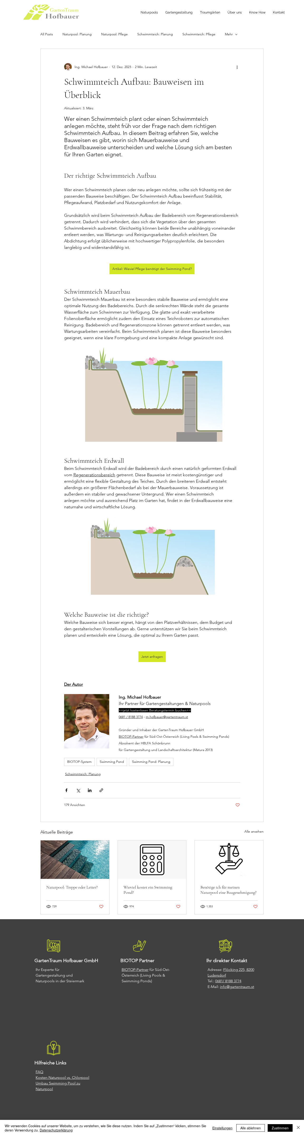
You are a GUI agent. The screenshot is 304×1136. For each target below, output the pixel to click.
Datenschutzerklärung (56, 1130)
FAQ (39, 1072)
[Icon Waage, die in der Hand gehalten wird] (229, 859)
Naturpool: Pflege (114, 34)
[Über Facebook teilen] (66, 790)
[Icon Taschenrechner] (152, 859)
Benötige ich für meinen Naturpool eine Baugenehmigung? (228, 890)
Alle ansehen (254, 831)
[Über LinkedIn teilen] (89, 790)
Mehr (229, 34)
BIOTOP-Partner (135, 969)
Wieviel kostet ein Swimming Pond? (148, 890)
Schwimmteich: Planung (155, 34)
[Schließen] (298, 1128)
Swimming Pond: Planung (151, 762)
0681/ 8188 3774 (228, 981)
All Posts (46, 34)
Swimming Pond (112, 762)
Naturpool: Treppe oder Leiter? (72, 887)
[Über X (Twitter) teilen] (78, 790)
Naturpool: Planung (77, 34)
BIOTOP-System (79, 762)
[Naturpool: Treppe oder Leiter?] (75, 859)
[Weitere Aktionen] (237, 67)
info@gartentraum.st (237, 986)
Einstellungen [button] (222, 1128)
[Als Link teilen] (101, 790)
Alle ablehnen (250, 1128)
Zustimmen (280, 1128)
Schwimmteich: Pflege (198, 34)
